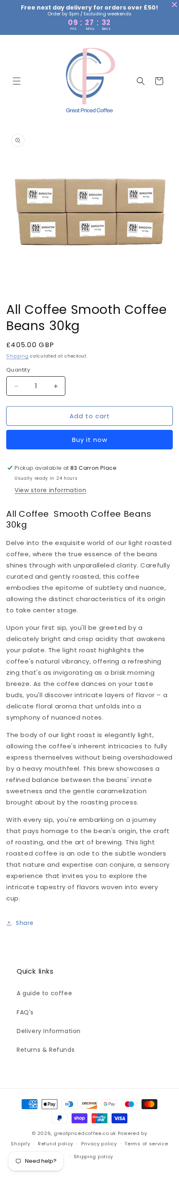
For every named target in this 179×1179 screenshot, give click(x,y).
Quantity (18, 370)
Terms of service (146, 1143)
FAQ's (25, 1012)
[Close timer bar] (174, 4)
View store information (50, 490)
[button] (16, 81)
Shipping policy (94, 1156)
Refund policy (55, 1143)
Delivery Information (49, 1031)
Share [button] (25, 923)
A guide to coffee (44, 993)
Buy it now (89, 439)
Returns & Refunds (46, 1050)
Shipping (17, 356)
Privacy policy (99, 1143)
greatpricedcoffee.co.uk (85, 1133)
